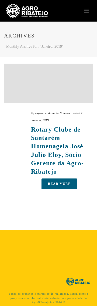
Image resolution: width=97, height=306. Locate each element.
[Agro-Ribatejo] (78, 281)
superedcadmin (45, 113)
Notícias (65, 113)
